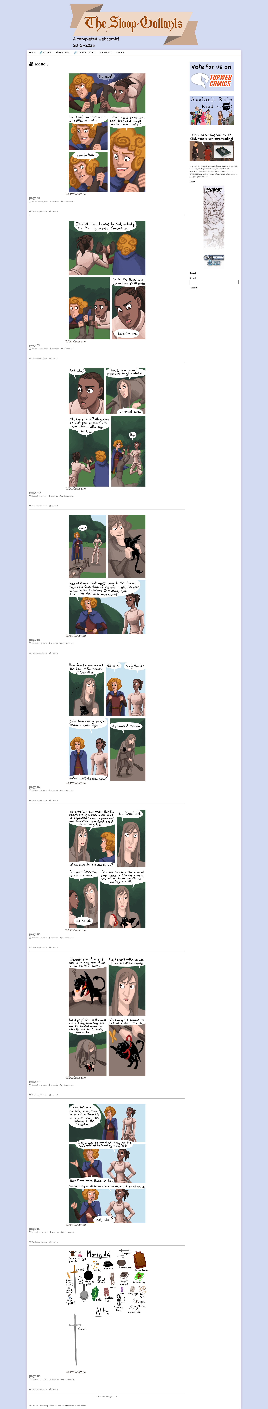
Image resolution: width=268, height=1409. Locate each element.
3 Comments (69, 201)
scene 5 (55, 211)
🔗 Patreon (45, 52)
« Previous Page (104, 1396)
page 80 (35, 492)
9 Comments (67, 643)
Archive (120, 52)
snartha (55, 201)
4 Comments (67, 1085)
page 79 (34, 345)
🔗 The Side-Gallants (85, 52)
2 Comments (67, 496)
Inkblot (84, 1406)
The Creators (63, 52)
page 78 (34, 198)
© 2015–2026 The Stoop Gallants (42, 1406)
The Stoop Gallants (39, 211)
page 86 (34, 1376)
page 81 (34, 640)
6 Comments (68, 1379)
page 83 (34, 934)
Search (193, 278)
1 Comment (68, 349)
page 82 (34, 787)
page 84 (34, 1081)
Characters (106, 52)
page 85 (34, 1229)
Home (32, 52)
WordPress (71, 1406)
